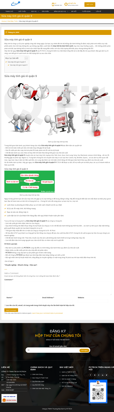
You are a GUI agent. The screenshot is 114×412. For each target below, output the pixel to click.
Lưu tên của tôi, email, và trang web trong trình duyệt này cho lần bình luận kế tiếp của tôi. (40, 305)
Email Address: (48, 298)
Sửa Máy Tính (12, 21)
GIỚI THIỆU (22, 11)
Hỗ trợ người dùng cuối (69, 382)
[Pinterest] (94, 375)
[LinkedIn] (102, 375)
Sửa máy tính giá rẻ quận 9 (17, 62)
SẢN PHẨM (45, 11)
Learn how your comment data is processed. (47, 313)
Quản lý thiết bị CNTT (69, 372)
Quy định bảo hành (38, 381)
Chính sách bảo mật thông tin (41, 388)
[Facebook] (91, 375)
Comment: (8, 280)
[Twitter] (106, 375)
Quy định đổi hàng (38, 385)
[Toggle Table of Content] (25, 58)
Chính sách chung (37, 374)
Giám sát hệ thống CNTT (69, 375)
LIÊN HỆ (98, 11)
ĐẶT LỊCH (90, 4)
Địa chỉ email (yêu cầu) (57, 346)
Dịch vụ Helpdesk (67, 386)
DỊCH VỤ (34, 11)
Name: (9, 298)
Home (4, 21)
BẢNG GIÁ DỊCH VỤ (60, 11)
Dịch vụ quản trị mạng (69, 379)
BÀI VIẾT (74, 11)
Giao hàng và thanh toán (40, 378)
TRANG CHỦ (9, 11)
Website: (81, 298)
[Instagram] (98, 375)
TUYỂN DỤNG (86, 11)
